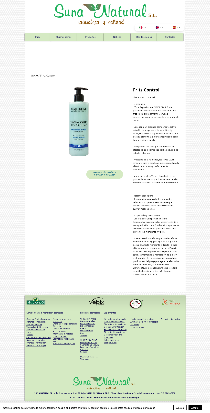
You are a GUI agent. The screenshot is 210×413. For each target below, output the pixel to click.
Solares (83, 335)
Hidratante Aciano (88, 342)
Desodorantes (86, 330)
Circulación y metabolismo (38, 337)
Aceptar (195, 407)
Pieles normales (87, 321)
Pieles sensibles (87, 323)
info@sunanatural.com (148, 393)
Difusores (134, 324)
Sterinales (84, 359)
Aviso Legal (133, 397)
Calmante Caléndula (89, 345)
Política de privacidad (144, 407)
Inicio (34, 75)
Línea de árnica (137, 327)
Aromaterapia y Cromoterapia (144, 321)
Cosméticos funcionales (63, 338)
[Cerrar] (206, 407)
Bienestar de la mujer (36, 345)
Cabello (83, 333)
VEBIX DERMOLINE (88, 340)
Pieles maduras (87, 325)
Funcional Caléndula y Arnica (89, 348)
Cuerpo (83, 328)
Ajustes (180, 407)
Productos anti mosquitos (142, 319)
